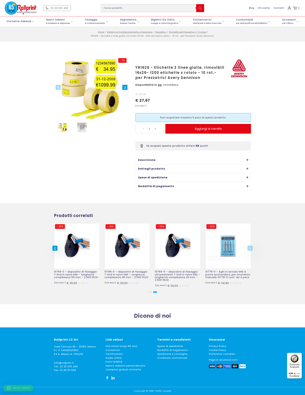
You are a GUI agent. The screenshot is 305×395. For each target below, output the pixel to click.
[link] (77, 255)
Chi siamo (264, 8)
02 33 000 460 (69, 366)
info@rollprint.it (64, 362)
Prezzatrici (160, 32)
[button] (124, 87)
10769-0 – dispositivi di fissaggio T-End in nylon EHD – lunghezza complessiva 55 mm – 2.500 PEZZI (76, 274)
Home (101, 32)
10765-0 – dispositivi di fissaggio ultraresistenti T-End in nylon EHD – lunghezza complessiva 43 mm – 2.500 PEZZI (177, 276)
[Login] (289, 8)
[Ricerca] (200, 8)
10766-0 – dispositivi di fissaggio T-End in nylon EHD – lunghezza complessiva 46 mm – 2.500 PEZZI (126, 274)
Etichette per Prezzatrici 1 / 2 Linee (187, 32)
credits (167, 391)
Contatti (279, 8)
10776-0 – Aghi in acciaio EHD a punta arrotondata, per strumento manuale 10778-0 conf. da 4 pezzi (227, 274)
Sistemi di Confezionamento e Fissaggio (129, 32)
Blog (251, 8)
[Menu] (300, 355)
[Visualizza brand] (239, 68)
